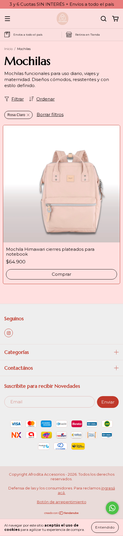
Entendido (105, 527)
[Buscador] (103, 19)
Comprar (61, 274)
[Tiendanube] (62, 513)
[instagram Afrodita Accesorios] (8, 333)
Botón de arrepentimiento (61, 502)
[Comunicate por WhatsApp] (112, 508)
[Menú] (7, 19)
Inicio (8, 49)
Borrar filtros (50, 114)
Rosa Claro (16, 115)
